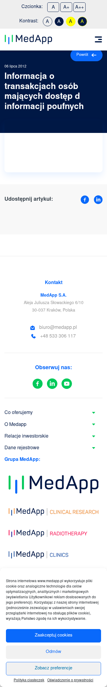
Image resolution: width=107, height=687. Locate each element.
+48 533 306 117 (58, 336)
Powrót (82, 55)
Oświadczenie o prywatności (70, 680)
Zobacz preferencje (53, 668)
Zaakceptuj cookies (54, 635)
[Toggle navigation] (98, 39)
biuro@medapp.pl (58, 327)
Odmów (53, 652)
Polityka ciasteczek (29, 680)
